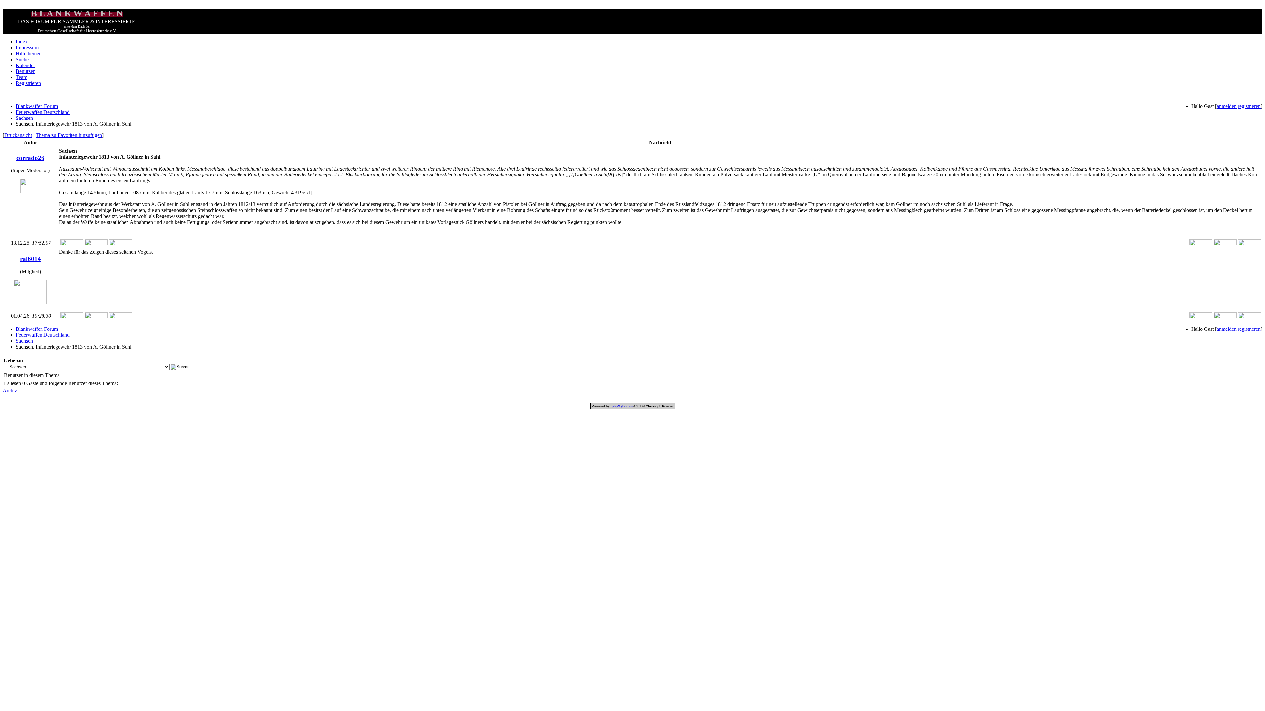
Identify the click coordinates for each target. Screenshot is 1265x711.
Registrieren (28, 83)
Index (22, 41)
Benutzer (25, 71)
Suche (22, 59)
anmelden (1227, 106)
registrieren (1249, 106)
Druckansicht (18, 135)
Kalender (25, 65)
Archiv (10, 390)
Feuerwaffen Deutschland (43, 112)
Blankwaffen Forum (37, 106)
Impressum (27, 47)
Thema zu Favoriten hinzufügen (69, 135)
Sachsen (24, 118)
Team (21, 77)
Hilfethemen (29, 53)
